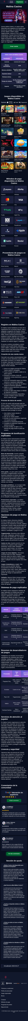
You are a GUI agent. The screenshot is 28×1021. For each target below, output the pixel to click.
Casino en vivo (11, 102)
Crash (16, 102)
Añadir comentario (14, 800)
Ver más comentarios (14, 853)
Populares (3, 102)
